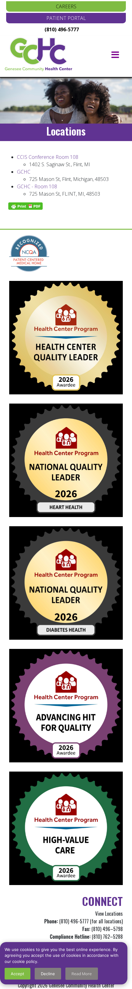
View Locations (109, 913)
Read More (82, 973)
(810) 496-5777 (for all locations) (91, 921)
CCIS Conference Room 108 (47, 157)
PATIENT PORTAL (66, 18)
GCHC (23, 171)
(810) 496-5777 (62, 29)
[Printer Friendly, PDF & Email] (25, 206)
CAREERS (66, 6)
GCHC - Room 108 (37, 186)
